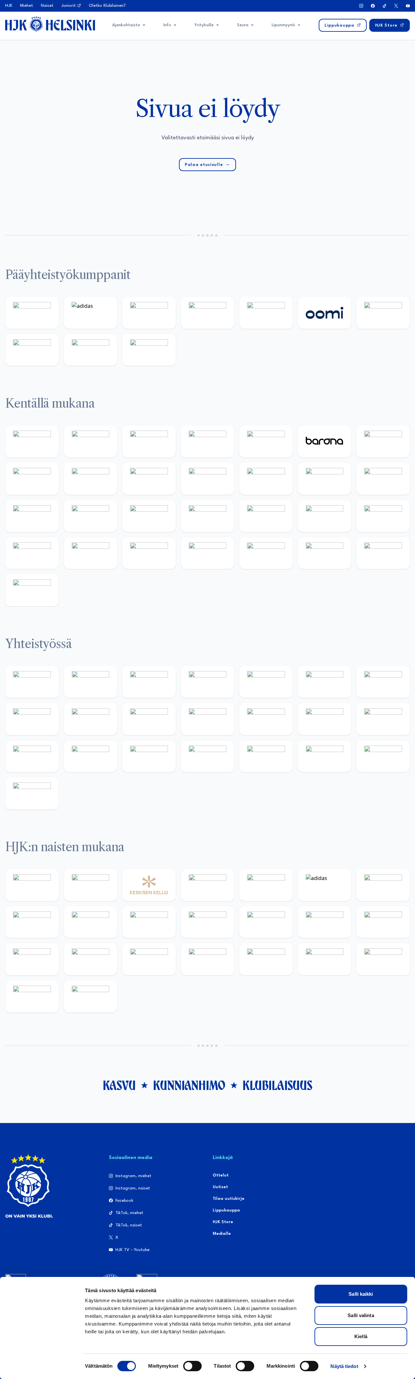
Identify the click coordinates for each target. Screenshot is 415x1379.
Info (167, 25)
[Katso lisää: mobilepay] (32, 441)
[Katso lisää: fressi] (149, 922)
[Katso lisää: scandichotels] (32, 590)
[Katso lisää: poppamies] (90, 682)
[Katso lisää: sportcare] (207, 756)
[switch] (192, 1366)
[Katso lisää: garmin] (266, 719)
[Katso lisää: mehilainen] (149, 350)
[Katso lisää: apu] (266, 479)
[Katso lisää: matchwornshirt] (90, 756)
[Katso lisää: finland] (383, 922)
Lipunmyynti (283, 25)
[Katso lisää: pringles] (32, 719)
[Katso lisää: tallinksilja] (32, 350)
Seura (242, 25)
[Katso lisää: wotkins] (383, 682)
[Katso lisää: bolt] (383, 313)
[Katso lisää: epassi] (266, 922)
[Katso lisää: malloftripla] (207, 516)
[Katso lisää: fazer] (383, 516)
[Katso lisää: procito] (324, 756)
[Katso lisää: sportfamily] (324, 719)
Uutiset (220, 1187)
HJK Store (223, 1222)
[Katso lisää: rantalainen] (90, 885)
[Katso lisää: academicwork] (149, 516)
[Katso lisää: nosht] (149, 682)
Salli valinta (361, 1315)
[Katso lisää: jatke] (149, 479)
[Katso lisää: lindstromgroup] (90, 719)
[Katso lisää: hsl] (324, 516)
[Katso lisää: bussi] (90, 516)
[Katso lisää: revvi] (32, 313)
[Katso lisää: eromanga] (207, 682)
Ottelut (221, 1175)
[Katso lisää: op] (207, 313)
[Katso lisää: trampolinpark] (32, 682)
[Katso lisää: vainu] (383, 885)
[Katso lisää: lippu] (383, 719)
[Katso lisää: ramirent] (266, 516)
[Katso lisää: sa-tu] (149, 719)
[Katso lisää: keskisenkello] (149, 885)
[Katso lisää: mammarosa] (383, 756)
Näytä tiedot (344, 1366)
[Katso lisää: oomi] (324, 313)
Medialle (222, 1234)
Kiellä (360, 1336)
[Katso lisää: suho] (266, 756)
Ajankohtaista (126, 25)
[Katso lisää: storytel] (32, 479)
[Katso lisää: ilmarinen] (32, 516)
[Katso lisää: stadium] (90, 350)
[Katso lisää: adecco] (383, 441)
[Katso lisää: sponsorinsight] (32, 793)
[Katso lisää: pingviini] (149, 441)
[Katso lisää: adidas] (90, 313)
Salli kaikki (361, 1294)
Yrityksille (204, 25)
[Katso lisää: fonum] (32, 922)
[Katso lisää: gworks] (32, 756)
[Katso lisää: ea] (207, 553)
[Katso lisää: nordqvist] (266, 441)
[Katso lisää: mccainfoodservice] (324, 682)
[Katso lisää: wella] (207, 922)
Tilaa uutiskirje (228, 1199)
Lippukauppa (226, 1210)
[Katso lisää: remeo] (383, 553)
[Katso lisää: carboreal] (90, 441)
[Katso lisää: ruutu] (266, 313)
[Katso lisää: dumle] (32, 553)
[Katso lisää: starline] (383, 479)
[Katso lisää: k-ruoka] (149, 553)
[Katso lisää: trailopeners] (207, 441)
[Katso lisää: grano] (90, 553)
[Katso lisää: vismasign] (324, 553)
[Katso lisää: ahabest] (149, 756)
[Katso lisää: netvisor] (266, 553)
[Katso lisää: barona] (324, 441)
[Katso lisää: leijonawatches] (207, 479)
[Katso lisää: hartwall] (149, 313)
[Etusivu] (50, 24)
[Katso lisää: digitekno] (90, 479)
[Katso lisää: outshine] (207, 719)
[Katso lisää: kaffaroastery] (266, 682)
